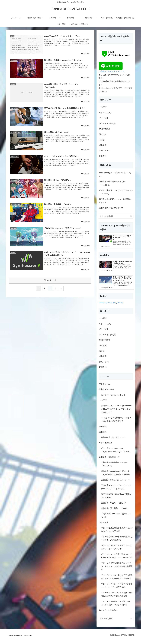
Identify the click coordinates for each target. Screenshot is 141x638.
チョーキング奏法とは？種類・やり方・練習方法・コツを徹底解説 (116, 603)
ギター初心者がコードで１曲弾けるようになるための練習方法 (117, 538)
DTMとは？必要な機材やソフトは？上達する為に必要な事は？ (116, 419)
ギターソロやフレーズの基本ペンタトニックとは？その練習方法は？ (117, 585)
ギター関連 (103, 522)
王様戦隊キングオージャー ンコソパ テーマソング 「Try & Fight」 (116, 487)
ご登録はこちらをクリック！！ (112, 71)
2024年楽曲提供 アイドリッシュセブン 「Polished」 (116, 192)
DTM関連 (103, 400)
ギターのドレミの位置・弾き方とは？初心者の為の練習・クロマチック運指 (117, 556)
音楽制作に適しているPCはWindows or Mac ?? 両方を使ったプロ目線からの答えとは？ (116, 409)
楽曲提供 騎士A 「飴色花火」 (114, 503)
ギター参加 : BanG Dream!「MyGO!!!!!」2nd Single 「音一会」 (116, 450)
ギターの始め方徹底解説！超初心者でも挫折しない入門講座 (117, 529)
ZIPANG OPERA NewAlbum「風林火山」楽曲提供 (116, 495)
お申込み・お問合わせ (108, 610)
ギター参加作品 (105, 443)
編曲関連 (102, 432)
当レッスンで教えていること (113, 395)
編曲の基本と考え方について (111, 208)
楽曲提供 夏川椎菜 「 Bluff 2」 (115, 508)
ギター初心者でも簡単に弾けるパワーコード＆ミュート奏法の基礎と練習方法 (117, 566)
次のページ (50, 280)
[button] (131, 216)
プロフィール (104, 384)
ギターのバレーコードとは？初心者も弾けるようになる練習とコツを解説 (117, 576)
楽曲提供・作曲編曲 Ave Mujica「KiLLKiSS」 (112, 183)
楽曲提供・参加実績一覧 (109, 457)
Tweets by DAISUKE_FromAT (111, 303)
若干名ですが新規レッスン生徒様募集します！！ (115, 201)
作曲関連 (102, 426)
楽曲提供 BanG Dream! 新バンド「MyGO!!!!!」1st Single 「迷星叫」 (116, 473)
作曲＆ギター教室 (106, 389)
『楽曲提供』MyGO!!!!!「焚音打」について (116, 515)
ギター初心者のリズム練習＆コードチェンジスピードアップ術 (117, 547)
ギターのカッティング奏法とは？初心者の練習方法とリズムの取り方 (117, 594)
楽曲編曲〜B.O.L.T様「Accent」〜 (115, 480)
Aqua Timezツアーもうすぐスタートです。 (115, 174)
